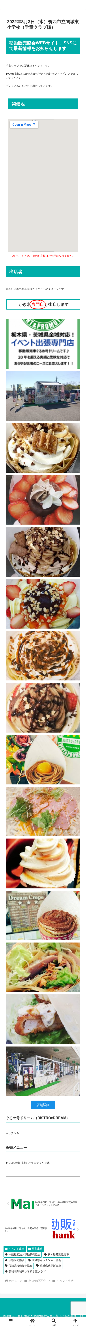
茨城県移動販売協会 (20, 1265)
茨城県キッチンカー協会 (46, 1260)
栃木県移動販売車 (58, 1254)
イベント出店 (16, 1248)
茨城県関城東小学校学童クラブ (27, 1271)
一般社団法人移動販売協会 (24, 1254)
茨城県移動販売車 (50, 1265)
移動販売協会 (16, 1260)
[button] (77, 796)
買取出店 (37, 1248)
